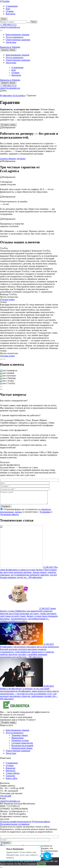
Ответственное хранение (18, 39)
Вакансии (10, 768)
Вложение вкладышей (22, 745)
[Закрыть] (28, 22)
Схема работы (12, 773)
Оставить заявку (8, 125)
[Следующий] (4, 359)
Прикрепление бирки (22, 748)
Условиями (45, 512)
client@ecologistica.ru (10, 27)
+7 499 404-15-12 (8, 24)
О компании (12, 6)
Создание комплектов (22, 743)
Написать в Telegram (10, 47)
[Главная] (5, 1)
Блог (8, 8)
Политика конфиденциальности (15, 821)
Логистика (11, 42)
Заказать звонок (8, 50)
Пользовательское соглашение (15, 824)
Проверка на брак (20, 740)
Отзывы (10, 11)
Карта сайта (11, 778)
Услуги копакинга (14, 37)
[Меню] (1, 30)
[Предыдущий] (1, 359)
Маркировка (17, 738)
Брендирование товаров (17, 34)
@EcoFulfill (5, 796)
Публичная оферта (41, 821)
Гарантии (10, 775)
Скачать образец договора (12, 158)
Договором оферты (9, 514)
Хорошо (41, 864)
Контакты (10, 14)
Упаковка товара (19, 735)
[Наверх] (1, 867)
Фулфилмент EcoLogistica (12, 95)
